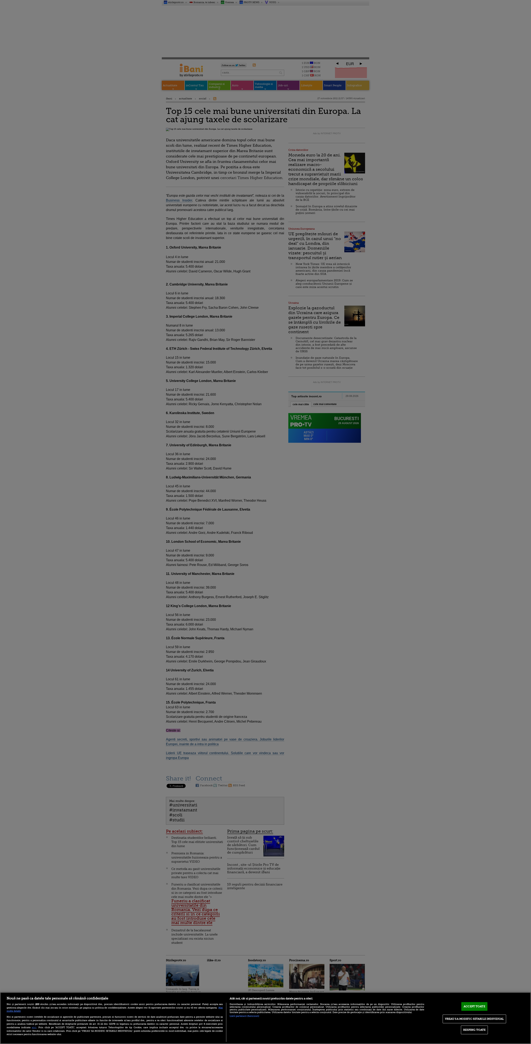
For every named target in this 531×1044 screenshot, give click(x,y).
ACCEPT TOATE (474, 1006)
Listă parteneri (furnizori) (244, 1016)
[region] (265, 1018)
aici (34, 1027)
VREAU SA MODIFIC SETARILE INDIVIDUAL (474, 1018)
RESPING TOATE (474, 1029)
